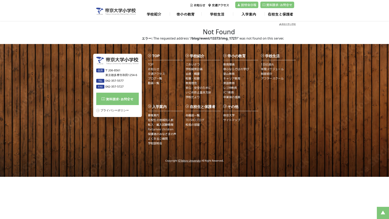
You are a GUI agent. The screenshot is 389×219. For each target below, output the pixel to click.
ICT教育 (228, 92)
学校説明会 (155, 143)
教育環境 (229, 64)
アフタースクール (272, 78)
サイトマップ (231, 120)
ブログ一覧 (155, 78)
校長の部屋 (193, 125)
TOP (150, 64)
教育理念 (191, 83)
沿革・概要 (193, 74)
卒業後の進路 (231, 97)
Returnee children (160, 129)
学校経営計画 (194, 69)
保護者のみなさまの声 (162, 134)
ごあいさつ (193, 64)
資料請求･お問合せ (278, 5)
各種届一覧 (193, 115)
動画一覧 (153, 83)
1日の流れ (267, 64)
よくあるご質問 (158, 139)
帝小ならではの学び (236, 69)
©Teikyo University (189, 160)
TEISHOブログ (195, 120)
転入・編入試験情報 (160, 125)
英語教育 (229, 83)
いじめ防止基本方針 (198, 92)
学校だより (193, 97)
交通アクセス (220, 5)
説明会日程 (248, 5)
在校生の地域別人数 (160, 120)
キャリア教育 (231, 78)
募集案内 (153, 115)
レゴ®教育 (230, 88)
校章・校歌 (193, 78)
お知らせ (199, 5)
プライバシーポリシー (114, 110)
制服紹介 (266, 74)
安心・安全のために (198, 88)
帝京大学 (229, 115)
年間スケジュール (272, 69)
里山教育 (229, 74)
